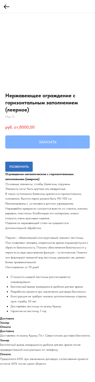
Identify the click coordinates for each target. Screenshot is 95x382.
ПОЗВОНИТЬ (19, 167)
